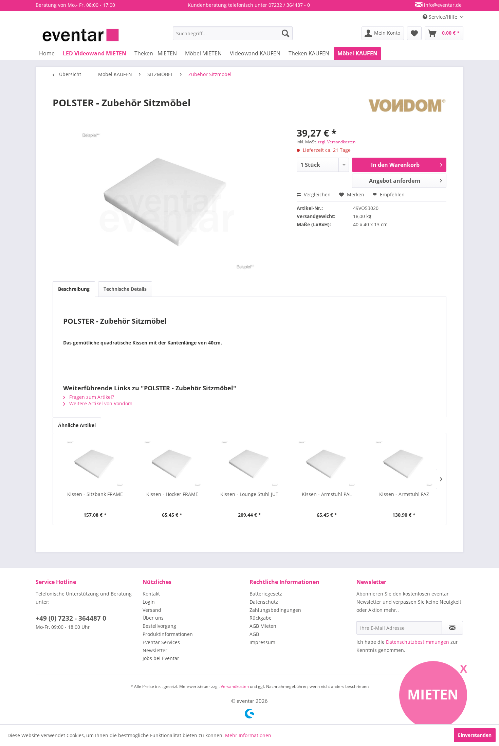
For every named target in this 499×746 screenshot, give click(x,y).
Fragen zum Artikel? (91, 397)
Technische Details (125, 289)
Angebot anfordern (395, 180)
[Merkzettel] (414, 33)
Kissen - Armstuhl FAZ (404, 494)
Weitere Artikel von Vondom (100, 403)
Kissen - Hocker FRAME (172, 494)
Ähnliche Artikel (77, 425)
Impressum (262, 642)
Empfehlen (391, 194)
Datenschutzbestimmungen (417, 642)
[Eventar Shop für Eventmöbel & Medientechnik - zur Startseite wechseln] (80, 34)
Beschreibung (74, 289)
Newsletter (155, 650)
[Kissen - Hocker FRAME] (172, 463)
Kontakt (151, 593)
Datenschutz (264, 602)
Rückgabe (261, 618)
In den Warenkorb (395, 164)
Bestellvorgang (159, 626)
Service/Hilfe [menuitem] (443, 17)
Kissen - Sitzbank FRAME (95, 494)
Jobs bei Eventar (161, 658)
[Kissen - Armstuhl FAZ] (404, 463)
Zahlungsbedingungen (275, 610)
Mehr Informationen (248, 735)
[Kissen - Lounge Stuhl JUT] (249, 463)
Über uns (153, 618)
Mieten (433, 694)
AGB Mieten (263, 626)
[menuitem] (233, 33)
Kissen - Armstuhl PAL (327, 494)
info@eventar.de (442, 5)
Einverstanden (475, 735)
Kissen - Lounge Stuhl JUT (249, 494)
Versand (152, 610)
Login (149, 602)
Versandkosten (235, 686)
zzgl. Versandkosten (336, 142)
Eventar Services (161, 642)
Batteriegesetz (266, 593)
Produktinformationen (168, 634)
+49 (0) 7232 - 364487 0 (71, 618)
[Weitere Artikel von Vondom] (407, 109)
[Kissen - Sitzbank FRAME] (95, 463)
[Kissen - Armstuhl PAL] (327, 463)
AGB (254, 634)
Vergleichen (316, 194)
